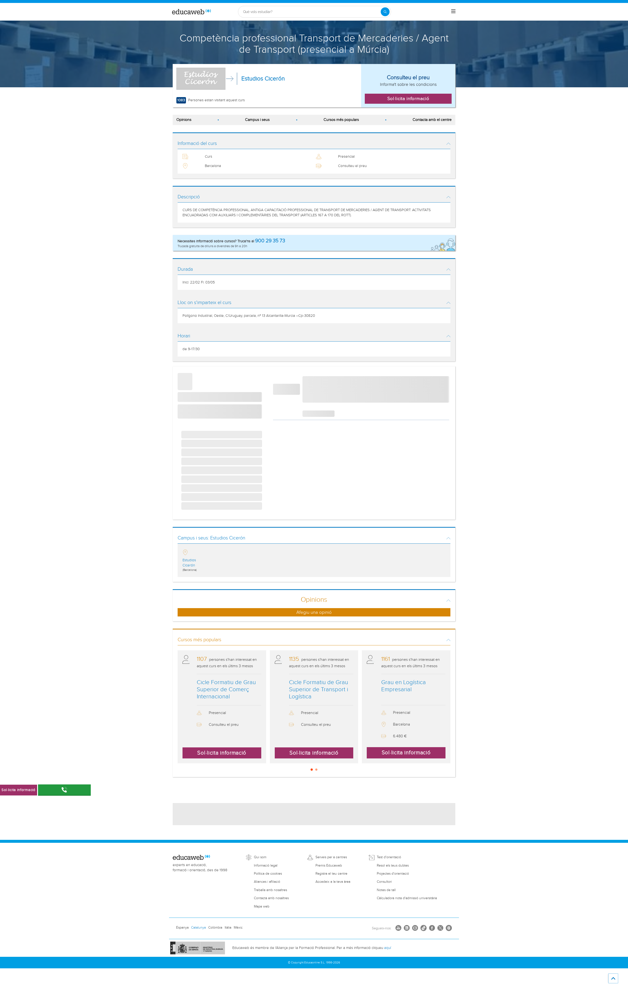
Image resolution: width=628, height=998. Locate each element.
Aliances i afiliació (267, 882)
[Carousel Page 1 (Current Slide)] (312, 769)
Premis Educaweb (328, 866)
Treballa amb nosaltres (270, 890)
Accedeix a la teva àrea (332, 882)
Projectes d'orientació (393, 874)
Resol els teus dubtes (393, 866)
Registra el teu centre (331, 874)
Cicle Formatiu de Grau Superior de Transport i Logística (318, 689)
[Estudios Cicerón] (200, 79)
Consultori (384, 882)
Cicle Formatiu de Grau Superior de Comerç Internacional (226, 689)
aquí (387, 948)
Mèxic (238, 928)
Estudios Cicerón (263, 78)
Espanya (182, 928)
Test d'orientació (389, 857)
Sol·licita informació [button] (408, 98)
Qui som (260, 857)
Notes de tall (386, 890)
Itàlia (228, 928)
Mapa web (261, 906)
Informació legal (265, 866)
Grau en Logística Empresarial (403, 686)
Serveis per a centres (331, 857)
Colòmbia (215, 928)
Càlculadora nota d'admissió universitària (407, 898)
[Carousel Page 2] (316, 769)
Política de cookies (268, 874)
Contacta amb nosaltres (271, 898)
